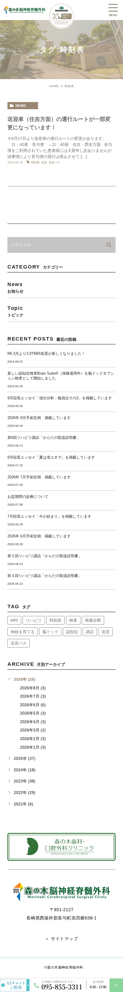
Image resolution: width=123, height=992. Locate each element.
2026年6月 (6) (33, 705)
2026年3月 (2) (33, 730)
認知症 (72, 631)
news (20, 106)
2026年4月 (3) (33, 721)
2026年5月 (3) (33, 713)
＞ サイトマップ (61, 938)
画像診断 (93, 620)
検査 (73, 620)
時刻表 (35, 162)
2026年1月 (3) (33, 747)
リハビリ (34, 620)
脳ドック (50, 631)
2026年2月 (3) (33, 738)
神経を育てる (23, 631)
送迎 (44, 162)
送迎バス (54, 162)
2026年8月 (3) (33, 688)
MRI (14, 620)
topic (15, 311)
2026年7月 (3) (33, 696)
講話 (90, 631)
